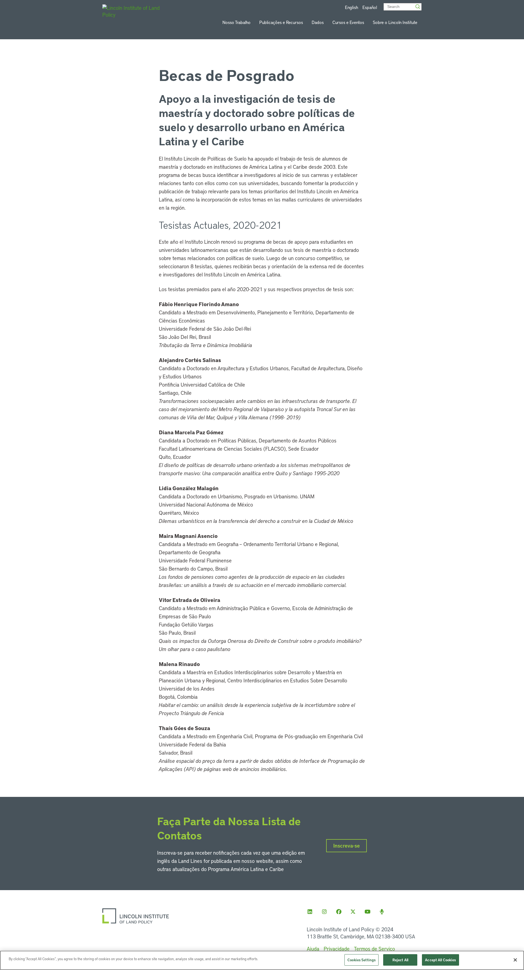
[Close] (515, 960)
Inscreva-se (346, 845)
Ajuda (313, 948)
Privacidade (337, 948)
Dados (318, 22)
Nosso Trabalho (236, 22)
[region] (262, 960)
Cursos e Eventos (348, 22)
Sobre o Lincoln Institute (395, 22)
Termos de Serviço (374, 948)
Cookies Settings (361, 959)
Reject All (400, 959)
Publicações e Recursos (281, 22)
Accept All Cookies (440, 959)
